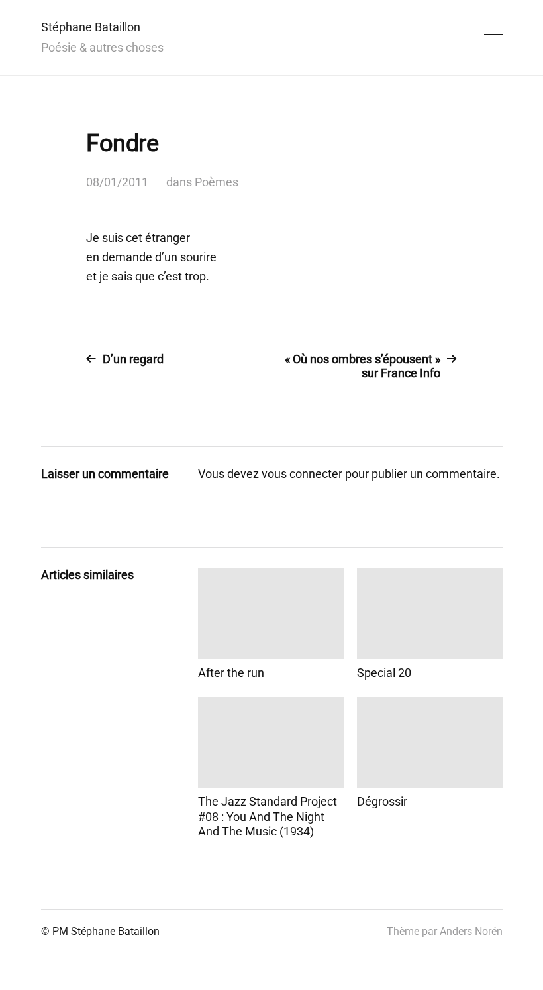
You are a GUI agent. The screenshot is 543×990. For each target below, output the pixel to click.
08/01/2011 (117, 182)
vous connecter (302, 474)
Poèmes (216, 182)
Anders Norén (471, 931)
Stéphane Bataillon (90, 27)
